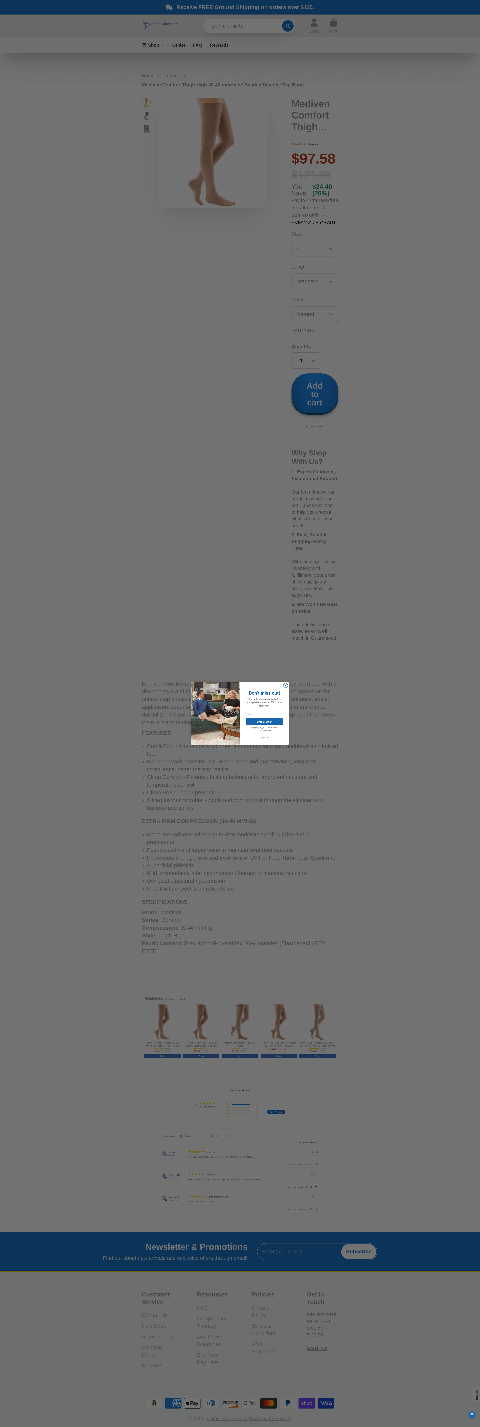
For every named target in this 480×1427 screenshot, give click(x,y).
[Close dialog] (285, 685)
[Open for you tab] (472, 1415)
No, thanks (264, 737)
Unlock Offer (264, 722)
